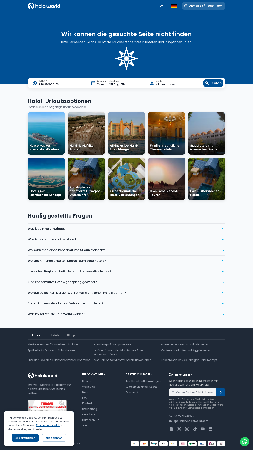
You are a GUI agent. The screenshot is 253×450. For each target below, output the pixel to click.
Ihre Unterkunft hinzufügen (143, 381)
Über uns (88, 381)
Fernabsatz (89, 414)
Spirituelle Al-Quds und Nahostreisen (51, 350)
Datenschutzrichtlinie (48, 425)
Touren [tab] (36, 335)
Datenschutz (90, 420)
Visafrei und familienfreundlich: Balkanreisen (122, 360)
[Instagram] (187, 428)
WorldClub (89, 387)
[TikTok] (194, 428)
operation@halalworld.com (191, 421)
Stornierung (89, 409)
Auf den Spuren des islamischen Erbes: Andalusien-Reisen (119, 352)
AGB (84, 425)
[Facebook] (171, 428)
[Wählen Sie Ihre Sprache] (174, 6)
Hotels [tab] (54, 335)
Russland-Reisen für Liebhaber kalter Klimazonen (59, 360)
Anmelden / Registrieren (205, 6)
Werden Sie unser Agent (141, 387)
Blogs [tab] (71, 335)
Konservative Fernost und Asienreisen (185, 344)
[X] (179, 428)
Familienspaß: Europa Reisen (112, 344)
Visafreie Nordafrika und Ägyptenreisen (186, 350)
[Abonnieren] (220, 392)
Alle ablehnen (54, 438)
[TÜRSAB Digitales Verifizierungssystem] (47, 408)
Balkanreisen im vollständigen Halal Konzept (189, 360)
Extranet (131, 392)
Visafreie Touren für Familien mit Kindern (54, 344)
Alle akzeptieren (25, 438)
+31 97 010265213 (184, 416)
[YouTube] (202, 428)
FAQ (84, 398)
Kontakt (87, 403)
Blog (85, 392)
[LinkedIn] (210, 428)
